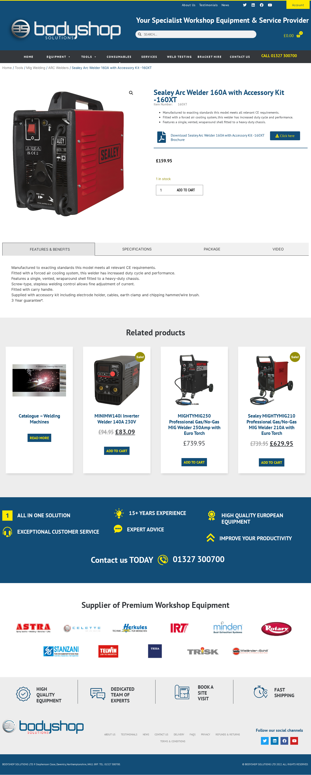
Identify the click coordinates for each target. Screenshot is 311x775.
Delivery (179, 734)
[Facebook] (261, 5)
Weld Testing (179, 57)
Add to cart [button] (116, 451)
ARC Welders (58, 68)
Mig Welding (35, 68)
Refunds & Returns (228, 734)
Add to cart (186, 190)
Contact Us (240, 57)
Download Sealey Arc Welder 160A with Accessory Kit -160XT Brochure (217, 137)
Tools (86, 57)
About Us (189, 5)
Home (28, 57)
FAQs (193, 734)
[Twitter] (244, 5)
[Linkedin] (253, 5)
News (225, 5)
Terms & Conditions (172, 741)
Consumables (119, 57)
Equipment (56, 57)
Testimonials (208, 5)
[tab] (48, 249)
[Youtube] (270, 5)
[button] (131, 93)
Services (149, 57)
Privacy (205, 734)
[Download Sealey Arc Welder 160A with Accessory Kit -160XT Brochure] (161, 137)
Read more (39, 438)
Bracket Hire (210, 57)
